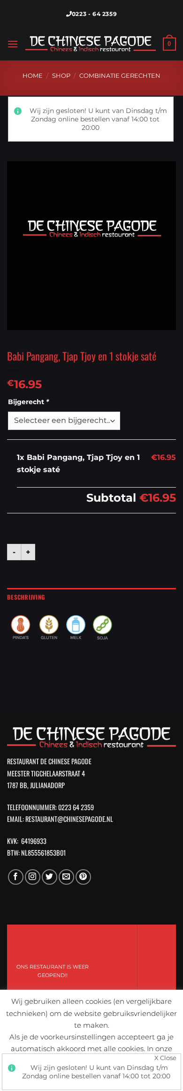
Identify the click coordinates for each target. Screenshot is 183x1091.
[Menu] (12, 43)
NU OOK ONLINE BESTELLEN (101, 971)
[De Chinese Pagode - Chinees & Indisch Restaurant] (90, 44)
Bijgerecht (28, 402)
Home (33, 75)
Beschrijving (26, 597)
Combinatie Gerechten (119, 75)
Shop (61, 75)
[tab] (91, 597)
